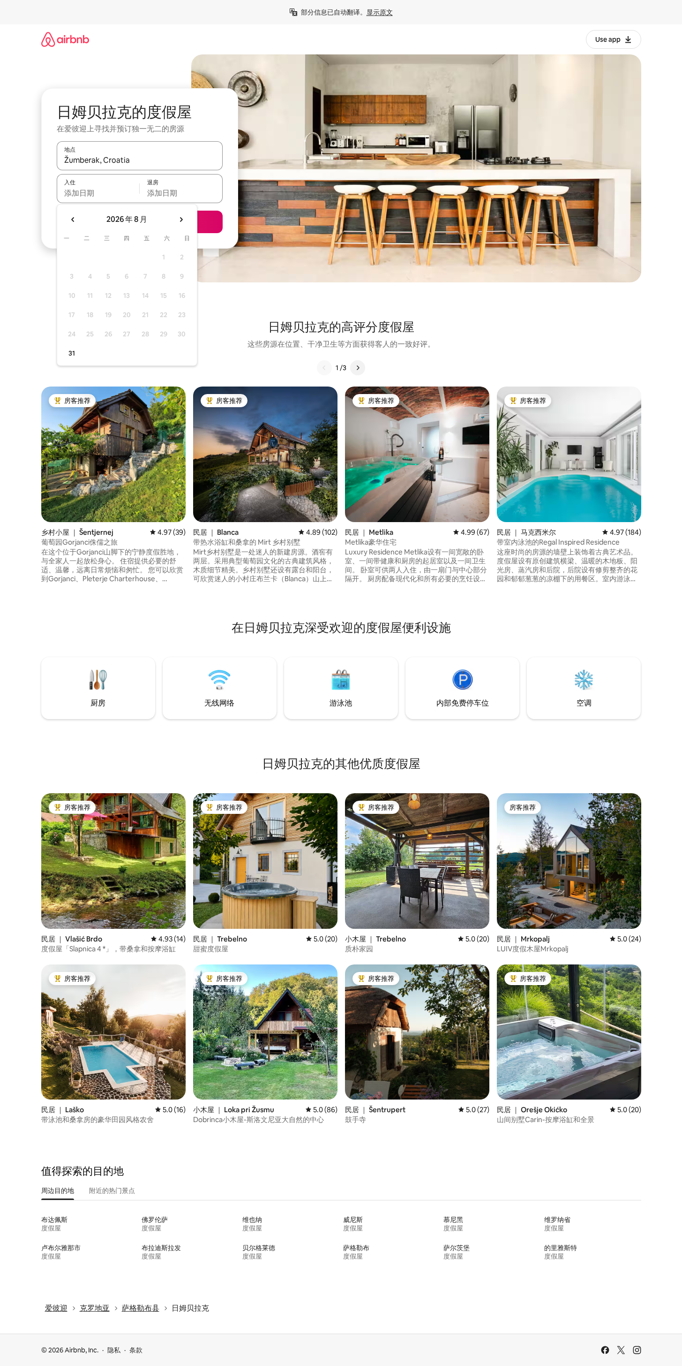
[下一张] (357, 367)
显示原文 (380, 12)
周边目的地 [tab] (57, 1190)
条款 (135, 1350)
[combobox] (139, 160)
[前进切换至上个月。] (73, 219)
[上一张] (324, 367)
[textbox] (98, 192)
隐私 (113, 1350)
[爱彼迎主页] (65, 39)
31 (71, 353)
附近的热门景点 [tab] (112, 1190)
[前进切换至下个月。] (181, 219)
